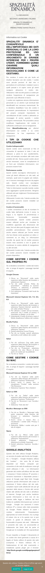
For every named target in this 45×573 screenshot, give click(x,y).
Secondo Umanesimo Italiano (23, 19)
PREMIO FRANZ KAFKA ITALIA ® (22, 28)
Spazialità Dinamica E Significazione (22, 23)
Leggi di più (28, 569)
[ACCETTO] (42, 566)
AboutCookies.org (19, 128)
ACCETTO (16, 569)
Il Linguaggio (22, 15)
